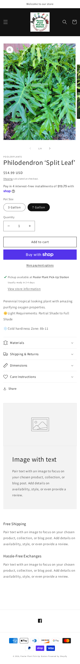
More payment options (40, 265)
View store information (24, 289)
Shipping (8, 178)
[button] (5, 22)
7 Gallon (38, 207)
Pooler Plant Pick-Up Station (34, 656)
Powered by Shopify (57, 656)
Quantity (8, 217)
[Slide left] (30, 148)
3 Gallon (14, 207)
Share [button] (12, 389)
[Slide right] (50, 148)
